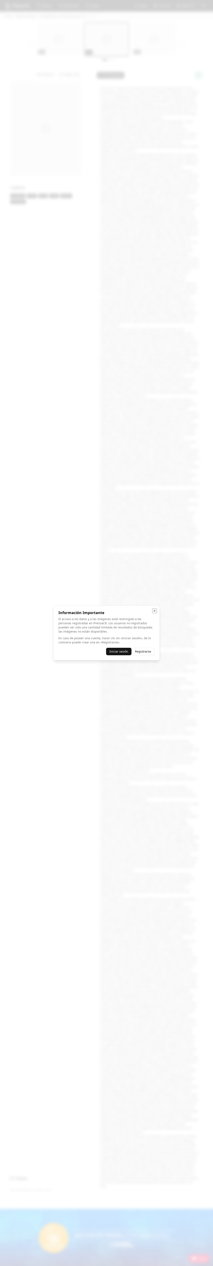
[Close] (154, 610)
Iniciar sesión (118, 651)
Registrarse (143, 651)
